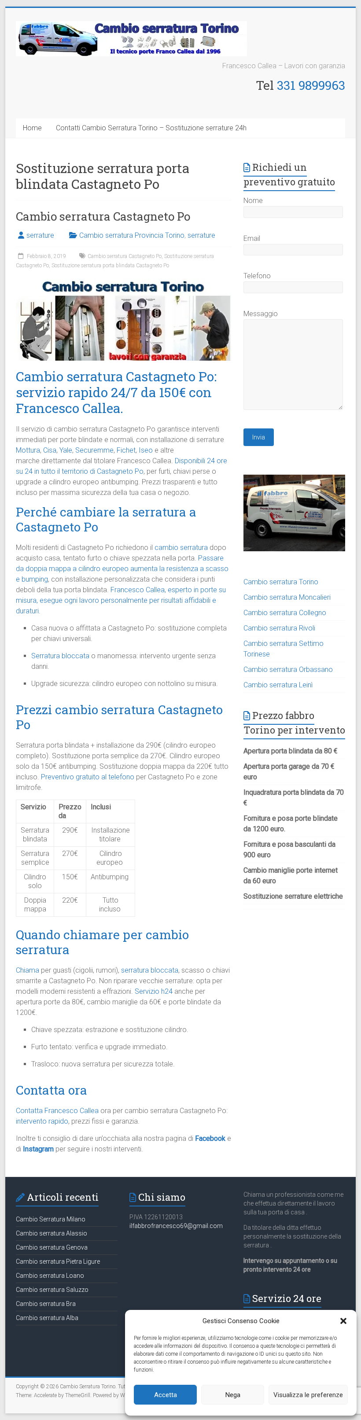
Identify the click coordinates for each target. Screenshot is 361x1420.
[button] (343, 1321)
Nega (232, 1395)
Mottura (28, 450)
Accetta (165, 1395)
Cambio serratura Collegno (284, 613)
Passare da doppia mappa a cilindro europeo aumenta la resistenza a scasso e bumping (122, 568)
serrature (40, 235)
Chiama (27, 970)
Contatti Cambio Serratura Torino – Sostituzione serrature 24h (151, 128)
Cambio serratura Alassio (51, 1233)
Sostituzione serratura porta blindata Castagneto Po (110, 265)
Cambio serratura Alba (47, 1317)
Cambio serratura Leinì (278, 685)
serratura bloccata (149, 970)
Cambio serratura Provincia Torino (131, 235)
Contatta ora (51, 1090)
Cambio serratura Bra (46, 1303)
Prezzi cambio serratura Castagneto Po (119, 717)
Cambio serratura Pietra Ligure (58, 1261)
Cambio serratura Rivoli (279, 628)
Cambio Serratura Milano (50, 1219)
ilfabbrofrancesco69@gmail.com (176, 1225)
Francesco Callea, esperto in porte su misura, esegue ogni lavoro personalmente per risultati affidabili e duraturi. (121, 600)
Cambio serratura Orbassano (288, 669)
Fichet (126, 450)
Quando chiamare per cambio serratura (102, 942)
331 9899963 (311, 85)
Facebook (210, 1138)
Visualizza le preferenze (308, 1395)
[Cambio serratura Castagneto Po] (123, 283)
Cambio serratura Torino (280, 582)
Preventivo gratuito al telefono (87, 777)
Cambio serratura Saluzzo (52, 1289)
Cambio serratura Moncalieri (287, 597)
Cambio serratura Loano (50, 1275)
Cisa (49, 450)
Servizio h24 (154, 991)
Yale (65, 450)
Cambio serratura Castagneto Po (103, 216)
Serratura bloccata (60, 656)
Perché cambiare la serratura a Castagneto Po (106, 519)
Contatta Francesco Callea (57, 1110)
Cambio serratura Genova (52, 1247)
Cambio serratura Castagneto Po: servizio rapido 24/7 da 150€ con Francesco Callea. (116, 392)
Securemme (94, 450)
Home (32, 128)
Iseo (146, 450)
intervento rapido (42, 1121)
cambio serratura (181, 547)
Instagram (38, 1149)
